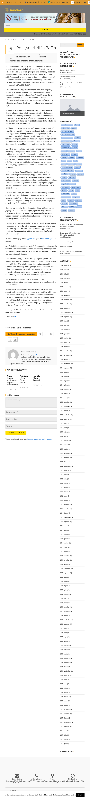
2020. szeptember (65, 568)
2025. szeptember (65, 312)
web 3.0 (72, 210)
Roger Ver (80, 157)
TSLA (63, 164)
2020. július (63, 577)
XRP (74, 194)
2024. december (64, 351)
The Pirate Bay (66, 180)
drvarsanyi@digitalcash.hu (17, 781)
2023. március (64, 440)
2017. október (64, 718)
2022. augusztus (64, 470)
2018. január (63, 705)
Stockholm (65, 128)
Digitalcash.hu (28, 791)
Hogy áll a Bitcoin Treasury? (36, 378)
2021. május (63, 534)
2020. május (63, 586)
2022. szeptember (65, 466)
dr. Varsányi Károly (28, 351)
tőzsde (70, 200)
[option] (72, 107)
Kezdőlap (7, 40)
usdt (75, 160)
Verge (76, 124)
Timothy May (65, 144)
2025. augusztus (64, 317)
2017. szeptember (65, 722)
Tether (64, 174)
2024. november (64, 355)
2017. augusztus (64, 726)
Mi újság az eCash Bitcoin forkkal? (24, 379)
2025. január (63, 346)
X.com (71, 190)
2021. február (64, 547)
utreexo (73, 174)
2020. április (63, 590)
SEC (79, 207)
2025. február (64, 342)
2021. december (64, 504)
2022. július (63, 475)
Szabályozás (39, 61)
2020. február (64, 598)
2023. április (63, 436)
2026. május (63, 278)
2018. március (64, 697)
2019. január (63, 654)
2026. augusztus (64, 265)
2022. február (64, 496)
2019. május (63, 637)
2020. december (64, 556)
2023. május (63, 432)
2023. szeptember (65, 415)
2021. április (63, 539)
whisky (64, 190)
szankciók (78, 170)
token (77, 167)
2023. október (64, 410)
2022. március (64, 492)
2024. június (63, 376)
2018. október (64, 667)
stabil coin (65, 154)
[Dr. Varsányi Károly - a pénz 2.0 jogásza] (45, 18)
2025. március (64, 338)
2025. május (63, 329)
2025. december (64, 299)
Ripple (74, 154)
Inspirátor (63, 247)
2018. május (63, 688)
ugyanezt (30, 239)
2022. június (63, 479)
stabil (63, 160)
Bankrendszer (16, 40)
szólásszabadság (67, 131)
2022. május (63, 483)
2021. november (64, 509)
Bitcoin (31, 61)
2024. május (63, 381)
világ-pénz (76, 197)
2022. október (64, 462)
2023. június (63, 428)
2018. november (64, 662)
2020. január (63, 603)
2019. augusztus (64, 624)
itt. (15, 317)
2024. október (64, 359)
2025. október (64, 308)
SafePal (72, 157)
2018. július (63, 679)
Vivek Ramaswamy (67, 167)
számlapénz (65, 187)
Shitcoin (75, 147)
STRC (63, 151)
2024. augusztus (64, 368)
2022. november (64, 457)
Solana (76, 141)
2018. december (64, 658)
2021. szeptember (65, 517)
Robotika (74, 144)
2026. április (63, 282)
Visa (78, 190)
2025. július (63, 321)
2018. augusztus (64, 675)
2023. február (64, 445)
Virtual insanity (75, 187)
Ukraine (64, 157)
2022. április (63, 487)
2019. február (64, 650)
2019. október (64, 615)
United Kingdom (66, 141)
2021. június (63, 530)
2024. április (63, 385)
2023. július (63, 423)
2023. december (64, 402)
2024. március (64, 389)
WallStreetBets (66, 197)
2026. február (64, 291)
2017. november (64, 714)
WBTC (64, 177)
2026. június (63, 274)
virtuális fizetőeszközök (68, 134)
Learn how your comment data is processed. (39, 439)
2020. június (63, 581)
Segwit (72, 206)
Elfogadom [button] (80, 795)
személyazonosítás (67, 137)
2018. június (63, 684)
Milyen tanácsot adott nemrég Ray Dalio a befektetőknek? (12, 380)
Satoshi (79, 164)
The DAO (71, 151)
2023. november (64, 406)
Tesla (79, 151)
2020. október (64, 564)
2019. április (63, 641)
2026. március (64, 287)
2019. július (63, 628)
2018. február (64, 701)
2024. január (63, 398)
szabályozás (27, 328)
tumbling (76, 180)
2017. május (63, 739)
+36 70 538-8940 (36, 781)
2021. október (64, 513)
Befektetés (24, 61)
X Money (71, 164)
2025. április (63, 334)
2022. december (64, 453)
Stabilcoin (65, 194)
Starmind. (74, 242)
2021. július (63, 526)
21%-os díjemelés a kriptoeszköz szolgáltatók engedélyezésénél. (71, 226)
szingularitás (74, 203)
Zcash (74, 128)
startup (64, 210)
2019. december (64, 607)
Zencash (72, 184)
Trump (78, 137)
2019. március (64, 645)
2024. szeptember (65, 364)
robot (63, 200)
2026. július (63, 270)
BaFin (13, 328)
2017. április (63, 743)
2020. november (64, 560)
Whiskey (64, 206)
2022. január (63, 500)
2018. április (63, 692)
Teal (70, 160)
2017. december (64, 709)
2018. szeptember (65, 671)
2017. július (63, 731)
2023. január (63, 449)
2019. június (63, 632)
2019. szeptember (65, 620)
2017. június (63, 735)
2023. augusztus (64, 419)
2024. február (64, 393)
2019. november (64, 611)
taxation (80, 174)
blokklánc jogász (47, 239)
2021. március (64, 543)
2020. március (64, 594)
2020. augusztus (64, 573)
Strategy (78, 200)
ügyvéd (34, 355)
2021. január (63, 551)
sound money (65, 147)
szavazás (64, 203)
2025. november (64, 304)
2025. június (63, 325)
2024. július (63, 372)
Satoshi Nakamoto (67, 124)
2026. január (63, 295)
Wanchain (71, 177)
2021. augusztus (64, 521)
